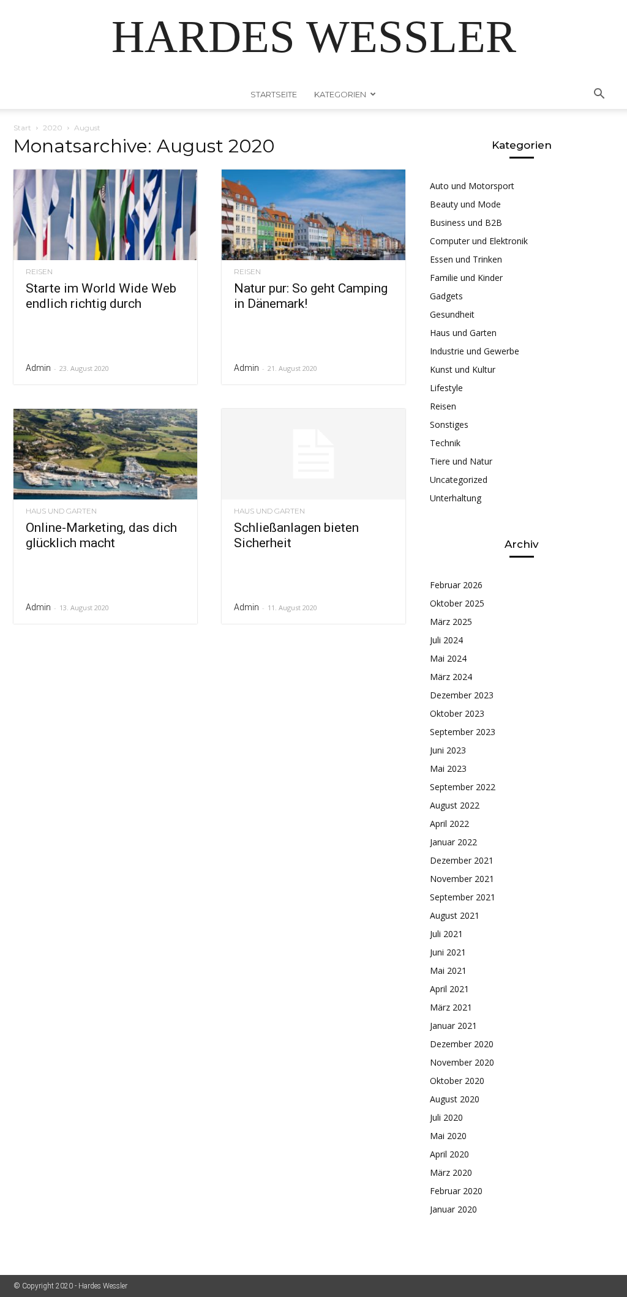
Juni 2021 (448, 952)
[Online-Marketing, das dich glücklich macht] (105, 454)
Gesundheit (452, 314)
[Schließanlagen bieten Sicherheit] (313, 454)
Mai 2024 (448, 658)
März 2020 (451, 1172)
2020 (52, 127)
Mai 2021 (448, 970)
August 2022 (454, 805)
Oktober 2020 (457, 1080)
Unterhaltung (455, 498)
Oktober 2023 (457, 713)
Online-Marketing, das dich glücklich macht (101, 535)
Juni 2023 (448, 750)
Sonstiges (449, 424)
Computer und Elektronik (479, 241)
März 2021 (451, 1007)
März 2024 (451, 676)
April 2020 (449, 1154)
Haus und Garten (61, 511)
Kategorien (340, 94)
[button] (599, 95)
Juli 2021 (446, 934)
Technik (445, 443)
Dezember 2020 (462, 1044)
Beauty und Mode (465, 204)
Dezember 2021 (462, 860)
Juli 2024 (446, 640)
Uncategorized (458, 479)
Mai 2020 (448, 1136)
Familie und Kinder (466, 277)
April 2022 (449, 823)
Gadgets (446, 296)
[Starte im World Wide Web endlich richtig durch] (105, 215)
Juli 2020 (446, 1117)
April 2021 (449, 989)
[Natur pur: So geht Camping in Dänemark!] (313, 215)
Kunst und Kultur (462, 369)
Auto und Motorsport (472, 186)
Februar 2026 (456, 585)
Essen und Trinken (466, 259)
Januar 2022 (453, 842)
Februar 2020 (456, 1191)
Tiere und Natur (461, 461)
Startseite (273, 94)
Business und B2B (466, 222)
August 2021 (454, 915)
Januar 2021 (453, 1025)
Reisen (39, 271)
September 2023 (462, 732)
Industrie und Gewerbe (474, 351)
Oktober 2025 (457, 603)
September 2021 (462, 897)
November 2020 (462, 1062)
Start (22, 127)
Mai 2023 (448, 768)
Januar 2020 (453, 1209)
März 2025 (451, 621)
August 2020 (454, 1099)
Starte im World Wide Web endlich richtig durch (101, 296)
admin (38, 368)
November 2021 (462, 878)
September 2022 (462, 787)
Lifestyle (446, 388)
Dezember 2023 (462, 695)
